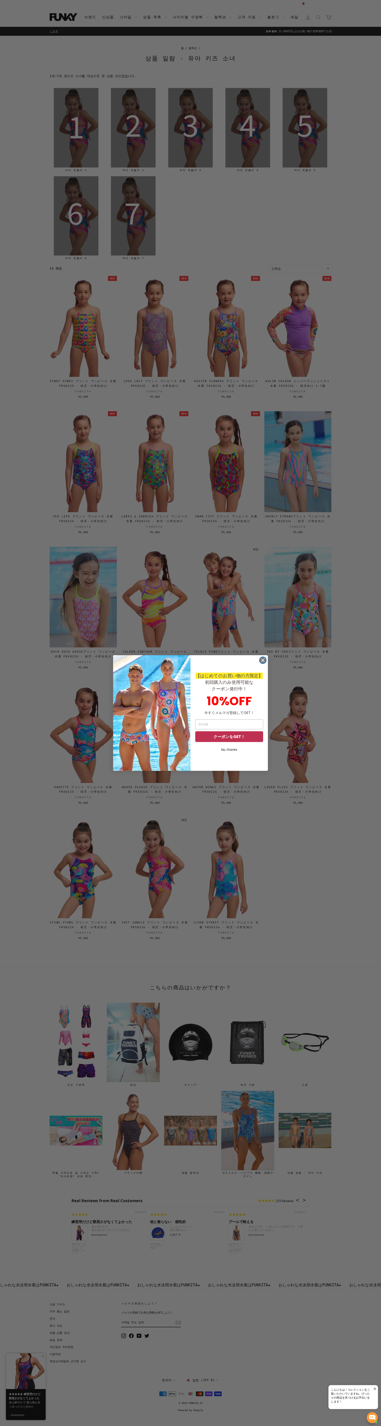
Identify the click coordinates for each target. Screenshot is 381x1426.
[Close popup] (374, 1388)
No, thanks (229, 749)
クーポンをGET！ (229, 736)
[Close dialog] (262, 660)
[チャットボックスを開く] (372, 1417)
